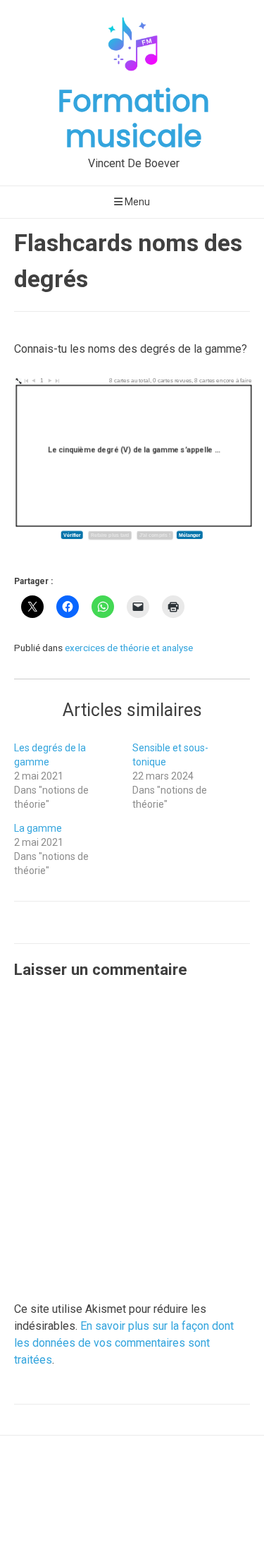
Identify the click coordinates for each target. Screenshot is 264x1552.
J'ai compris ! (154, 535)
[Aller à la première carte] (26, 382)
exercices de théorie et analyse (129, 647)
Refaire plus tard (110, 535)
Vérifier (71, 535)
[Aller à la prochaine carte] (49, 381)
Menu (136, 201)
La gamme (38, 828)
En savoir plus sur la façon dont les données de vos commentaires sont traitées (124, 1342)
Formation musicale (134, 118)
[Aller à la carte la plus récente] (57, 382)
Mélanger (189, 535)
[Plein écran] (16, 381)
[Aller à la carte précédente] (33, 381)
